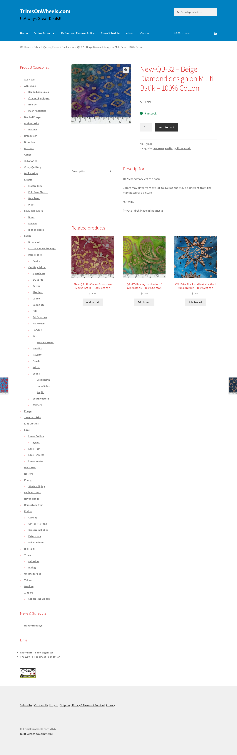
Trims (27, 555)
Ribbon (28, 511)
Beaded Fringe (32, 117)
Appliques (30, 85)
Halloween (39, 323)
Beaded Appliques (38, 92)
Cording (32, 517)
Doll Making (31, 173)
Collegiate (38, 304)
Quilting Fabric (51, 47)
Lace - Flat (34, 448)
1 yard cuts (39, 273)
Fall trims (33, 561)
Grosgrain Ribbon (38, 530)
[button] (126, 70)
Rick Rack (29, 548)
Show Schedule (110, 33)
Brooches (29, 142)
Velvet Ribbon (36, 542)
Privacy (110, 705)
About (130, 33)
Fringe (27, 411)
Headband (34, 198)
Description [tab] (78, 171)
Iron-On (32, 104)
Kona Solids (44, 386)
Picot (31, 204)
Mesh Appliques (37, 110)
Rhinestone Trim (33, 505)
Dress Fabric (35, 254)
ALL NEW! (158, 148)
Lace (27, 430)
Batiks (65, 47)
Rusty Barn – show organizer (36, 652)
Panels (36, 361)
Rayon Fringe (31, 498)
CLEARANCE (30, 161)
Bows (31, 217)
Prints (36, 367)
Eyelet (36, 442)
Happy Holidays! (33, 625)
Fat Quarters (40, 317)
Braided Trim (31, 123)
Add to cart (166, 127)
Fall (35, 311)
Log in (54, 705)
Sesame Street (45, 342)
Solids (36, 373)
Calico (27, 154)
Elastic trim (35, 186)
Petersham (34, 536)
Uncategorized (32, 573)
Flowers (32, 223)
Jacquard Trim (32, 417)
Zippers (28, 592)
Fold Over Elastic (38, 192)
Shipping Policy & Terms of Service (82, 705)
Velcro (27, 580)
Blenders (38, 292)
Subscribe (26, 705)
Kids (35, 336)
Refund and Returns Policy (77, 33)
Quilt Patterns (32, 492)
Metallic (37, 348)
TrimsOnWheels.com (45, 11)
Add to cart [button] (92, 302)
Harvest (37, 329)
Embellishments (33, 211)
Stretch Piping (36, 486)
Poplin (36, 261)
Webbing (29, 586)
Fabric (37, 47)
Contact (145, 33)
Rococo (32, 129)
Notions (29, 473)
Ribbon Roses (36, 229)
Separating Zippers (39, 598)
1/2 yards (38, 279)
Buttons (29, 148)
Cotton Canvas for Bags (42, 248)
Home (24, 33)
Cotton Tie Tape (37, 523)
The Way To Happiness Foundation (40, 656)
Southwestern (41, 398)
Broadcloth (30, 135)
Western (37, 405)
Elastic (28, 179)
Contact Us (41, 705)
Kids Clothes (31, 423)
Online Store (42, 33)
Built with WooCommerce (36, 734)
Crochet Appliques (38, 98)
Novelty (37, 354)
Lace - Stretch (36, 454)
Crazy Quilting (32, 167)
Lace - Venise (35, 461)
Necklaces (30, 467)
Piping (28, 480)
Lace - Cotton (36, 436)
